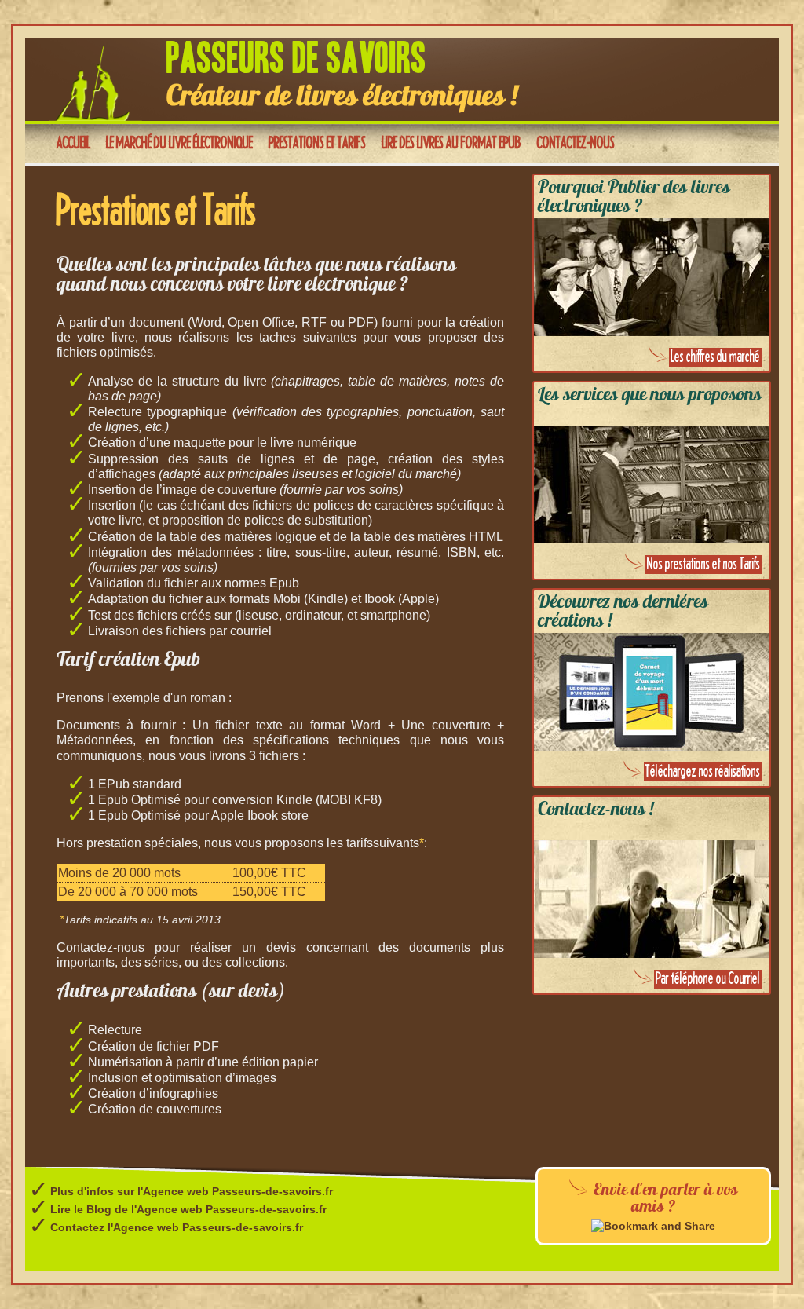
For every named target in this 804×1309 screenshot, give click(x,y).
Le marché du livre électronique (179, 144)
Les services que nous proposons (650, 395)
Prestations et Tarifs (317, 144)
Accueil (73, 144)
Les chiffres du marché (715, 357)
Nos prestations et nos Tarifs (703, 564)
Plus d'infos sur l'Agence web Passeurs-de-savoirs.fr (191, 1191)
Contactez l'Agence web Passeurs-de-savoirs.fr (176, 1227)
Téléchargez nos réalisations (702, 772)
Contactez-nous (576, 144)
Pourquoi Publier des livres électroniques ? (634, 198)
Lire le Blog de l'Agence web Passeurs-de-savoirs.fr (188, 1209)
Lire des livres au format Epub (451, 144)
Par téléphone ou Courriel (708, 979)
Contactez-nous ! (595, 810)
